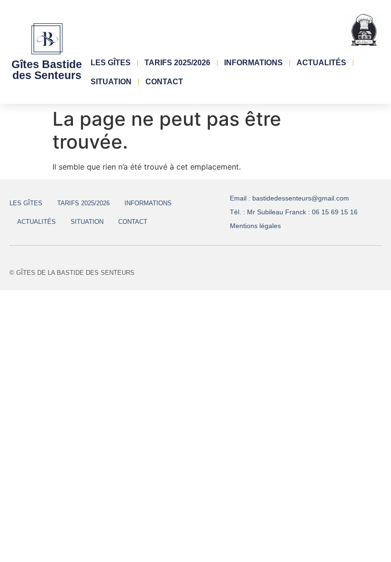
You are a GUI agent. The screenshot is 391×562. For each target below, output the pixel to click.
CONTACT (164, 82)
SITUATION (111, 82)
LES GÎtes (111, 63)
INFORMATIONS (253, 63)
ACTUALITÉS (321, 63)
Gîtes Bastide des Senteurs (46, 69)
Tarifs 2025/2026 (177, 63)
